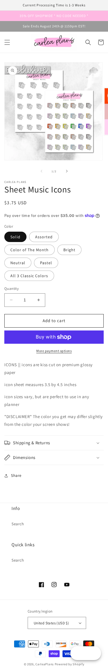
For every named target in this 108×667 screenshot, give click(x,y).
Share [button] (16, 475)
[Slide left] (41, 171)
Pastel (46, 262)
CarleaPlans (44, 664)
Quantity (11, 288)
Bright (69, 249)
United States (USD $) (51, 623)
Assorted (44, 236)
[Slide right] (66, 171)
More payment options (54, 351)
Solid (15, 236)
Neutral (17, 262)
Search (18, 523)
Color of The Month (29, 249)
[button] (7, 42)
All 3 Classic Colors (29, 275)
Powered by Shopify (69, 664)
